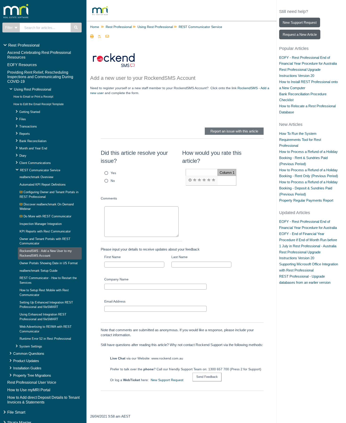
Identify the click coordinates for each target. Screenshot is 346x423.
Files (22, 119)
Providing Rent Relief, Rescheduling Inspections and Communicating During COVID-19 (40, 77)
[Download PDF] (100, 37)
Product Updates (26, 361)
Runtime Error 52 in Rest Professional (45, 338)
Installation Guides (27, 368)
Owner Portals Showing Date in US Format (49, 263)
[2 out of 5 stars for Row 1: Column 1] (199, 180)
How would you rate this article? (211, 157)
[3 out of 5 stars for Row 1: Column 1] (204, 180)
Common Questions (28, 353)
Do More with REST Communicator (47, 216)
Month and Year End (33, 148)
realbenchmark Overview (36, 177)
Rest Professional (24, 45)
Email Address (114, 301)
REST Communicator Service (40, 170)
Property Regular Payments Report (306, 200)
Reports (24, 134)
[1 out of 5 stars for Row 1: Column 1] (194, 180)
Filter (9, 27)
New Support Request (167, 380)
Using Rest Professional (32, 89)
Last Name (179, 257)
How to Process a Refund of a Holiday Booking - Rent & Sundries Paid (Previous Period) (308, 158)
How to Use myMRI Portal (28, 390)
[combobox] (45, 27)
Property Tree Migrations (32, 375)
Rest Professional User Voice (31, 382)
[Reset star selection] (190, 180)
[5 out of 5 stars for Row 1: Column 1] (213, 180)
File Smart (16, 412)
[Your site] (34, 6)
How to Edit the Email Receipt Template (38, 104)
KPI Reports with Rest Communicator (45, 231)
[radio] (190, 180)
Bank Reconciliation (32, 141)
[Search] (76, 27)
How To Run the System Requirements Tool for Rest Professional (300, 140)
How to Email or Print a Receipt (33, 96)
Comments (109, 198)
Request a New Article (300, 34)
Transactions (28, 126)
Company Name (116, 279)
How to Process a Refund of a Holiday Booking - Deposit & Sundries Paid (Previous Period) (308, 188)
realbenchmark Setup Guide (38, 270)
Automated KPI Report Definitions (43, 184)
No (113, 181)
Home (94, 27)
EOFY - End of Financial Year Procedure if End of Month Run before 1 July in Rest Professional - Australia (308, 240)
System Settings (30, 346)
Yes (113, 173)
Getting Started (29, 112)
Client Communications (35, 163)
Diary (22, 155)
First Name (112, 257)
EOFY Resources (22, 65)
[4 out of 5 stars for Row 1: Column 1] (208, 180)
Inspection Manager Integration (41, 224)
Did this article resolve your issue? (134, 157)
